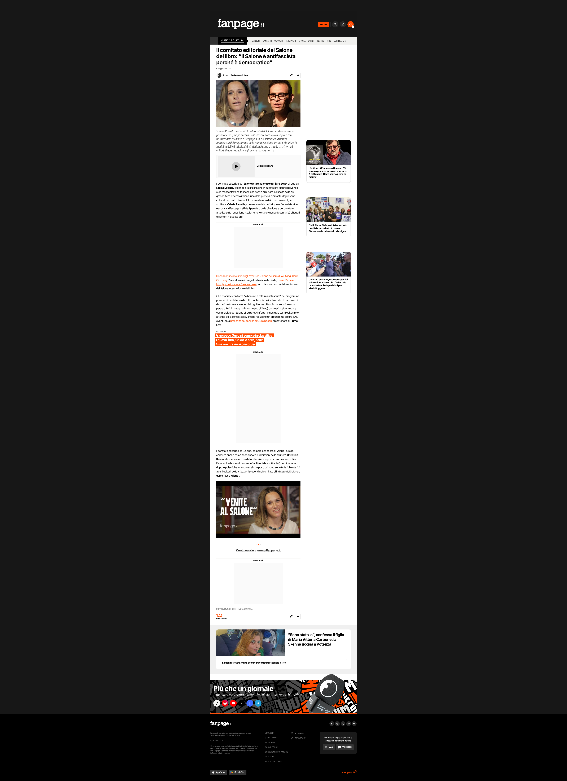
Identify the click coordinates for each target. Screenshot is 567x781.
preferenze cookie (273, 761)
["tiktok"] (216, 703)
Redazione (269, 756)
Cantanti (267, 41)
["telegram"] (258, 703)
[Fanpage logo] (237, 24)
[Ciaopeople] (349, 773)
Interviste (291, 41)
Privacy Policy (271, 742)
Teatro (320, 41)
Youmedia (269, 733)
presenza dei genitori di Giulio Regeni (251, 320)
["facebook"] (249, 703)
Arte (329, 41)
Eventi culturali (223, 609)
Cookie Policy (271, 747)
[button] (297, 75)
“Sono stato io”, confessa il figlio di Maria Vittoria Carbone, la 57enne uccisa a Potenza (316, 639)
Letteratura (340, 41)
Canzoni (256, 41)
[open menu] (214, 41)
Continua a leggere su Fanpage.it (258, 550)
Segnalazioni (271, 738)
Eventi (311, 41)
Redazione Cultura (239, 75)
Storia (302, 41)
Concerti (279, 41)
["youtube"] (233, 703)
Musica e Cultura (232, 40)
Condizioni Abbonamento (276, 752)
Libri (234, 609)
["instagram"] (225, 703)
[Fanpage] (220, 723)
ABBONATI (323, 24)
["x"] (241, 703)
